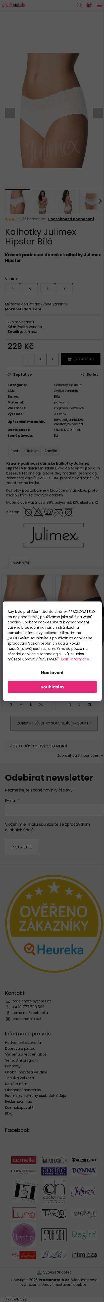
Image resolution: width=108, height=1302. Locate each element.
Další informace (75, 659)
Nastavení (52, 673)
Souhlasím (52, 687)
